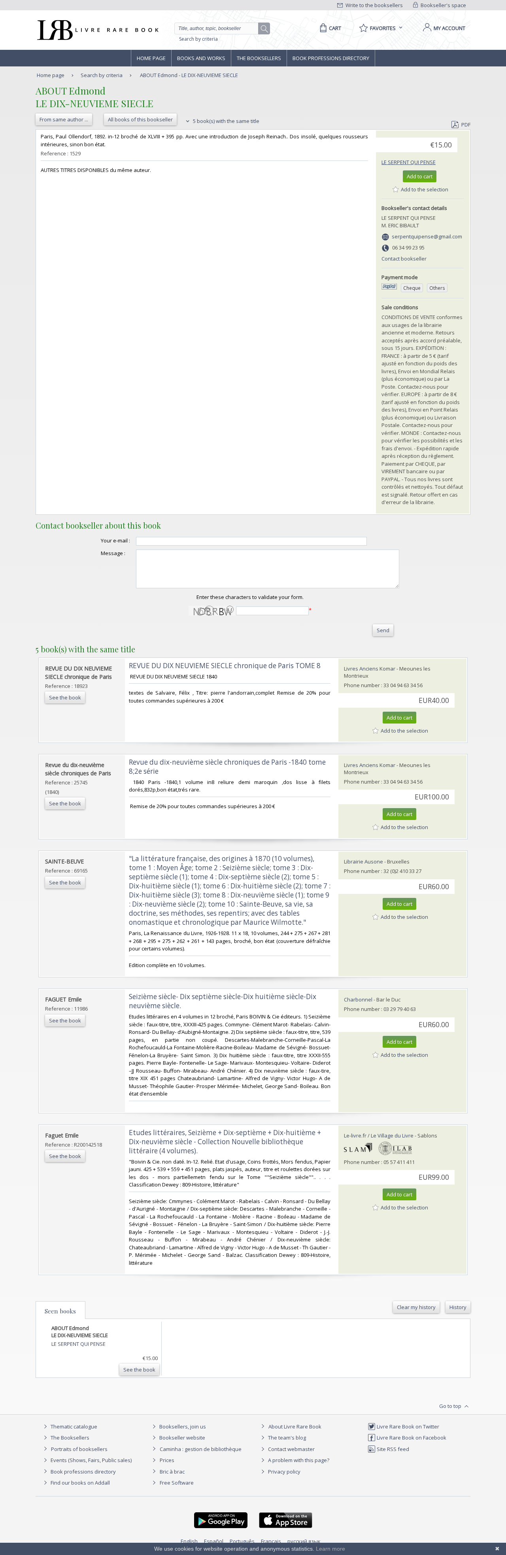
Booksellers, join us (182, 1426)
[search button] (264, 29)
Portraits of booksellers (79, 1449)
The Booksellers (259, 58)
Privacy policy (283, 1471)
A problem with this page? (298, 1460)
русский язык (304, 1541)
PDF (465, 124)
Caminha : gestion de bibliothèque (201, 1449)
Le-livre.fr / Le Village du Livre (378, 1135)
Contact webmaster (291, 1449)
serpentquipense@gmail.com (427, 236)
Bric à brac (172, 1471)
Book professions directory (331, 58)
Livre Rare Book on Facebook (411, 1437)
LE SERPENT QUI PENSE (408, 162)
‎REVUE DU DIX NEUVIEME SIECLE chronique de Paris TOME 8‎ (225, 665)
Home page (151, 58)
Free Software (177, 1482)
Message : (113, 553)
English (189, 1541)
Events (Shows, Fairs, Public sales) (90, 1460)
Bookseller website (181, 1437)
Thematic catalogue (73, 1426)
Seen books (60, 1311)
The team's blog (286, 1437)
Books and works (201, 58)
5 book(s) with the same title (225, 121)
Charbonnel (358, 999)
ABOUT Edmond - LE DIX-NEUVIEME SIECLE (189, 75)
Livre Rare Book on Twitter (407, 1426)
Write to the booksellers (373, 5)
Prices (167, 1460)
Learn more (330, 1549)
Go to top (451, 1406)
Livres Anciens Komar (369, 668)
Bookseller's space (442, 5)
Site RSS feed (392, 1449)
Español (213, 1541)
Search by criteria (198, 39)
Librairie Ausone (363, 861)
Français (271, 1541)
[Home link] (97, 30)
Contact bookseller (404, 258)
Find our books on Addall (79, 1482)
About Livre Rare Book (294, 1426)
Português (242, 1541)
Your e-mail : (115, 540)
